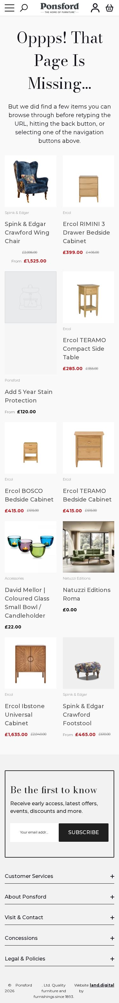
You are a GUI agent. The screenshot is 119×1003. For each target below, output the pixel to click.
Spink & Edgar (17, 212)
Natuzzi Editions (76, 578)
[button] (24, 8)
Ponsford (12, 380)
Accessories (14, 578)
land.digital (102, 985)
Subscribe (83, 832)
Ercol (67, 212)
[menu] (9, 8)
